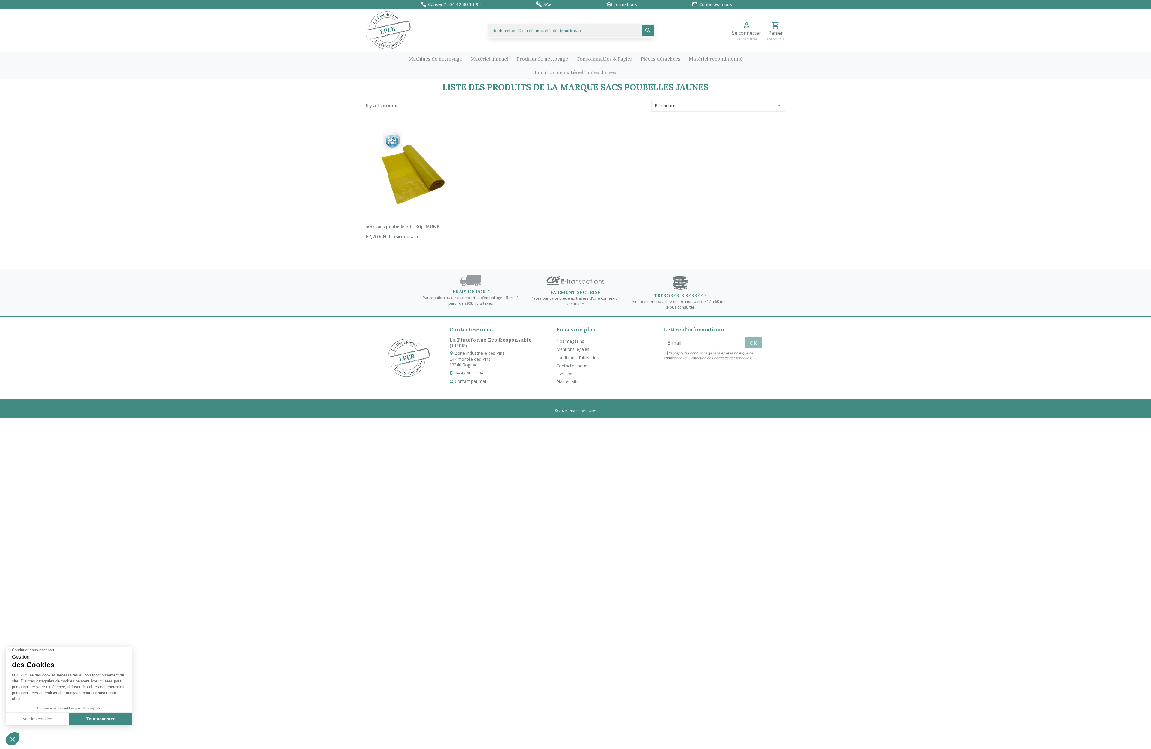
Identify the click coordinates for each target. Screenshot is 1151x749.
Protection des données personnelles (720, 357)
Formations (625, 4)
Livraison (565, 374)
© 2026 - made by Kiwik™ (576, 410)
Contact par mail (471, 381)
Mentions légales (572, 349)
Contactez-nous (571, 366)
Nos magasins (570, 341)
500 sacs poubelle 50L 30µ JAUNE (402, 226)
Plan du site (567, 382)
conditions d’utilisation (577, 357)
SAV (547, 4)
